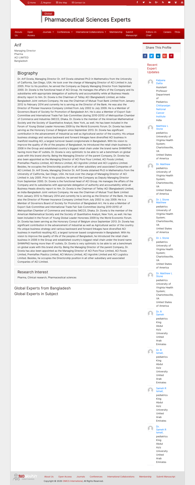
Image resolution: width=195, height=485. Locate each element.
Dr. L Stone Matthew (162, 201)
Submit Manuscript (131, 34)
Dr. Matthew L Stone (164, 275)
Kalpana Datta (160, 82)
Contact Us (79, 2)
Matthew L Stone (162, 127)
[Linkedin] (150, 2)
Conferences (64, 32)
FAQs (177, 32)
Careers (167, 32)
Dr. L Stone (162, 237)
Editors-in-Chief (151, 34)
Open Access (31, 34)
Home (33, 2)
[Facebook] (137, 2)
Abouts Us (18, 34)
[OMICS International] (25, 476)
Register (47, 2)
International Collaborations (90, 32)
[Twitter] (143, 2)
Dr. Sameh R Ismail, (161, 429)
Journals (47, 32)
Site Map (62, 2)
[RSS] (163, 2)
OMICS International (73, 481)
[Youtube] (169, 2)
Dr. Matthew (163, 164)
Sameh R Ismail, (161, 390)
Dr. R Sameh (160, 313)
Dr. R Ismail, (159, 351)
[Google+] (156, 2)
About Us (48, 476)
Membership (116, 32)
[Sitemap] (182, 2)
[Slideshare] (175, 2)
